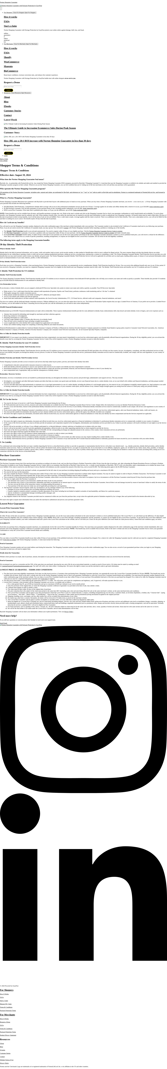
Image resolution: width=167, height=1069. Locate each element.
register (66, 228)
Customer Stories (12, 110)
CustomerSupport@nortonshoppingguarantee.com (17, 566)
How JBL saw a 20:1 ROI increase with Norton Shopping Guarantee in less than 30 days (47, 141)
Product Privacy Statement (8, 1035)
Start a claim (10, 26)
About (7, 97)
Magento (8, 66)
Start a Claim (4, 1001)
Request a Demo (5, 1022)
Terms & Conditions (6, 1007)
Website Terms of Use (6, 1060)
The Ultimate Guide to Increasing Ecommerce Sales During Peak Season (40, 128)
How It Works (4, 994)
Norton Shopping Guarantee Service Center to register (105, 231)
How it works (10, 17)
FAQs (6, 21)
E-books (2, 1050)
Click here (44, 579)
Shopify (7, 57)
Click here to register (9, 540)
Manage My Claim (6, 1004)
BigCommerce (11, 71)
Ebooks (7, 106)
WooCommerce (11, 62)
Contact (8, 115)
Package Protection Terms (8, 1010)
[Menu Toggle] (1, 8)
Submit (9, 90)
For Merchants (7, 1014)
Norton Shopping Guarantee (8, 2)
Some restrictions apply (156, 206)
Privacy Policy (68, 611)
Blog (6, 101)
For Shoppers (6, 990)
